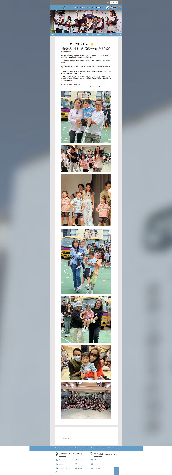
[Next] (120, 19)
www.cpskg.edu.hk (98, 456)
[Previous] (52, 19)
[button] (58, 34)
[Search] (104, 2)
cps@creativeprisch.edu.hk (115, 447)
